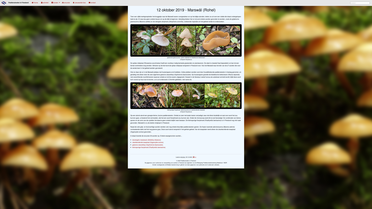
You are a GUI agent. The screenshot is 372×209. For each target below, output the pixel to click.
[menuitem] (35, 2)
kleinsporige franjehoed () (148, 147)
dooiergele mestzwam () (146, 140)
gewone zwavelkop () (147, 145)
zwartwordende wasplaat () (147, 142)
